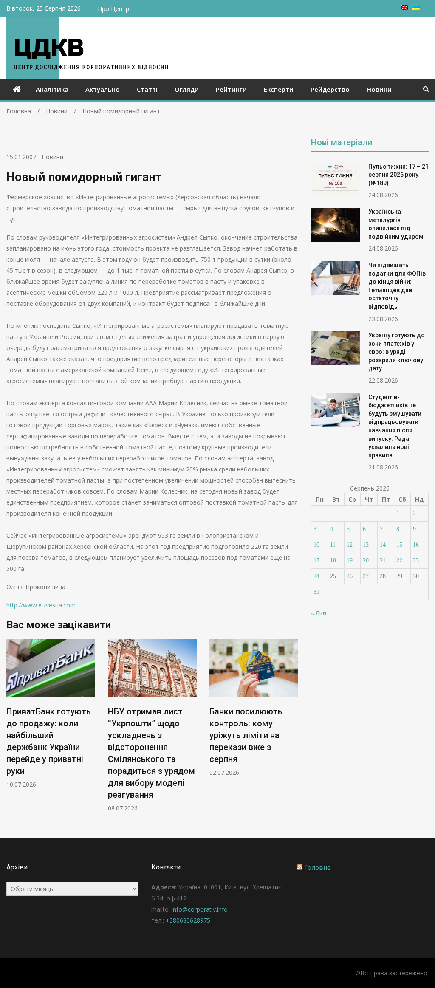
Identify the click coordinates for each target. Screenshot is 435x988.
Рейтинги (231, 89)
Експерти (279, 89)
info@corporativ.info (200, 909)
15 (399, 545)
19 (350, 560)
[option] (51, 714)
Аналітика (52, 89)
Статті (147, 89)
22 (399, 560)
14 (383, 545)
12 (350, 545)
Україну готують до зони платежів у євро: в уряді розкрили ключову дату (396, 352)
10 (316, 545)
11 (333, 545)
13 (366, 545)
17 (316, 560)
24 (316, 576)
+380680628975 (188, 920)
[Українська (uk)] (416, 8)
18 (333, 560)
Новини (379, 89)
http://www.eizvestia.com (41, 605)
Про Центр (113, 9)
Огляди (187, 89)
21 (383, 560)
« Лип (318, 613)
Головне (317, 868)
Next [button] (292, 730)
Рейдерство (330, 89)
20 (366, 560)
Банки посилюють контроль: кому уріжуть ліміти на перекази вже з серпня (245, 735)
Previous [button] (11, 730)
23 (416, 560)
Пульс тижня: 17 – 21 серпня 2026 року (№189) (398, 174)
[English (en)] (404, 8)
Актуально (102, 89)
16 (416, 545)
